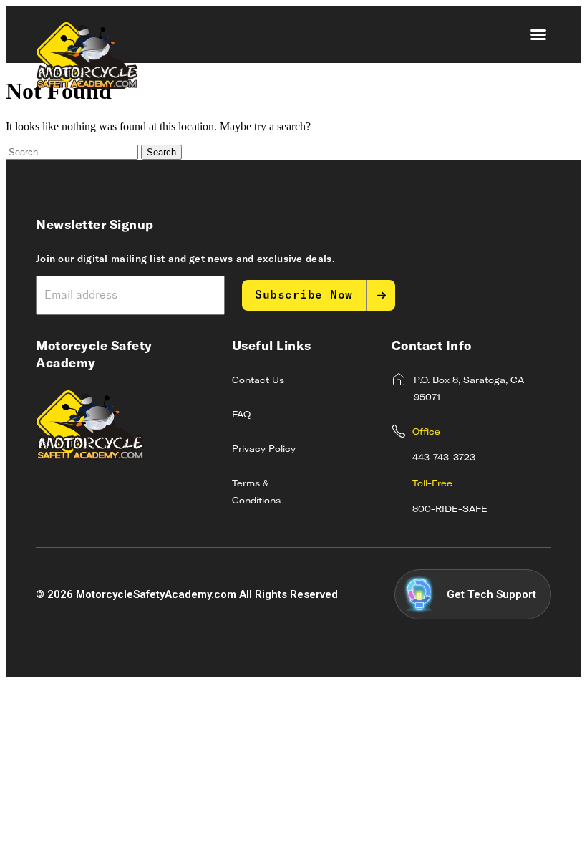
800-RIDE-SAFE (449, 510)
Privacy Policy (264, 449)
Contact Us (258, 381)
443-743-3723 (443, 458)
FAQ (241, 415)
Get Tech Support (491, 594)
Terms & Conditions (256, 493)
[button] (538, 34)
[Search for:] (73, 151)
